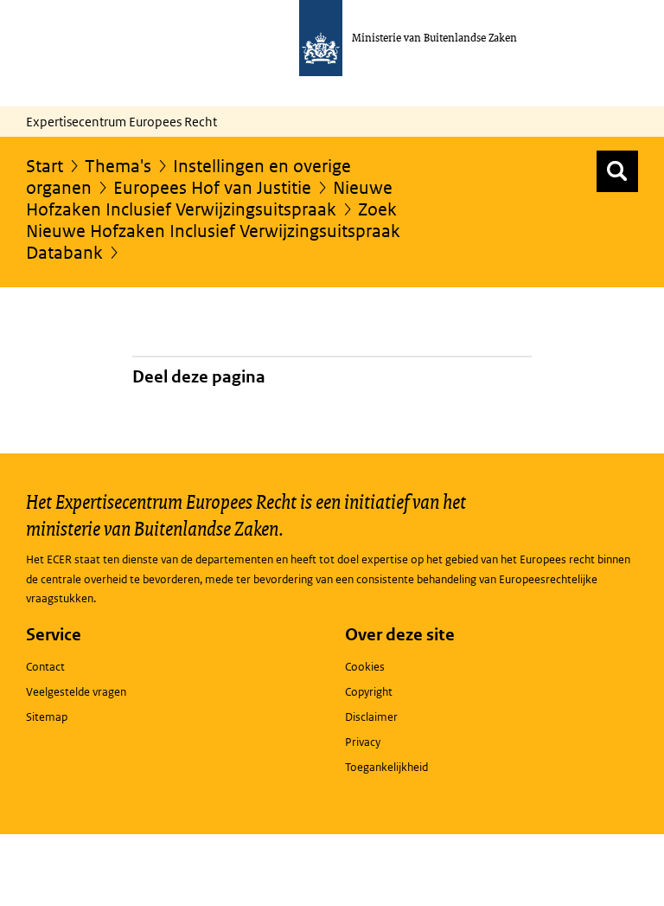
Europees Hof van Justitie (212, 187)
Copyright (369, 691)
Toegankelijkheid (386, 767)
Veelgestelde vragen (76, 691)
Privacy (362, 742)
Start (44, 166)
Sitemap (46, 717)
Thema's (118, 166)
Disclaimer (371, 717)
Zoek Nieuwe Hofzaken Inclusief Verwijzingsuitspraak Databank (213, 231)
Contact (45, 666)
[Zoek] (617, 171)
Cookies (365, 666)
